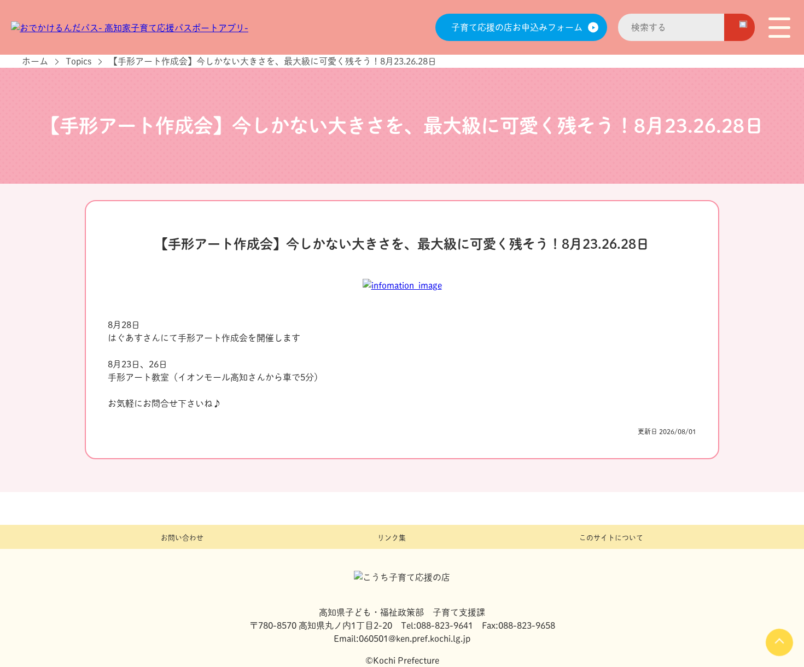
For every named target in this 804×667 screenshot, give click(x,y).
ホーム (35, 61)
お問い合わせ (182, 537)
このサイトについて (611, 537)
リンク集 (391, 537)
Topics (78, 61)
